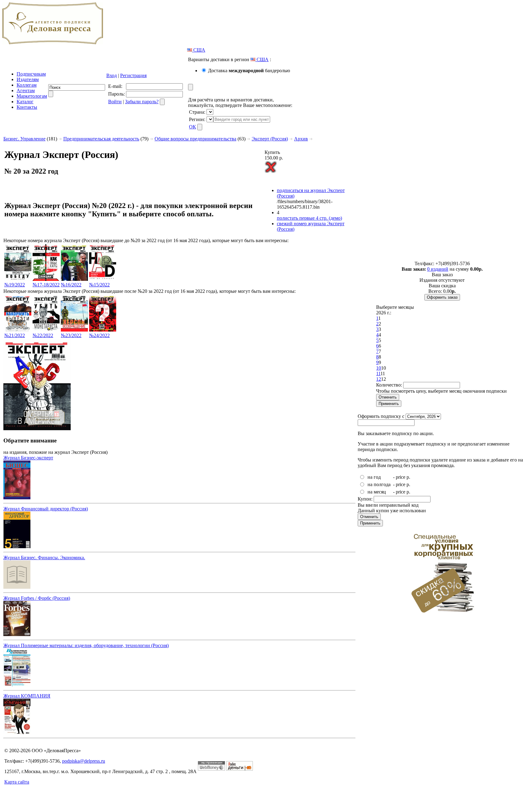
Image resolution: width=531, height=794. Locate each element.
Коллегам (27, 85)
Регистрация (133, 75)
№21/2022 (14, 335)
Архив (301, 138)
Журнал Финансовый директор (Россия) (45, 508)
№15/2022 (99, 284)
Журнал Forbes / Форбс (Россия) (36, 598)
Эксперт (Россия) (270, 138)
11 (378, 373)
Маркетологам (32, 96)
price (400, 477)
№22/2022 (43, 335)
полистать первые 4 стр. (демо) (309, 218)
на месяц (377, 491)
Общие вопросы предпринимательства (195, 138)
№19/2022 (14, 284)
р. (408, 477)
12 (378, 379)
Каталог (25, 101)
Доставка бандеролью (249, 70)
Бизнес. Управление (24, 138)
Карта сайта (16, 781)
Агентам (26, 90)
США (198, 50)
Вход (111, 75)
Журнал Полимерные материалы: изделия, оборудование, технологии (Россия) (86, 645)
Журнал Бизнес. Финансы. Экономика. (44, 557)
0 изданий (437, 269)
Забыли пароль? (142, 101)
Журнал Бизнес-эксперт (28, 457)
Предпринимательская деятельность (101, 138)
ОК (192, 126)
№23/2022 (71, 335)
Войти (115, 101)
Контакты (27, 107)
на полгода (379, 484)
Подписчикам (31, 74)
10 (378, 368)
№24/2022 (99, 335)
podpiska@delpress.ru (83, 761)
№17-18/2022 (46, 284)
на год (374, 477)
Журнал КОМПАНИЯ (26, 695)
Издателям (28, 79)
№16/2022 (71, 284)
